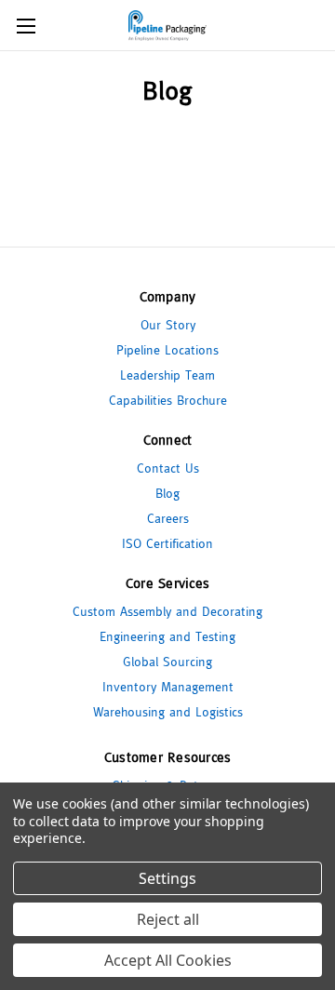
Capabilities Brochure (168, 400)
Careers (168, 518)
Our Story (168, 324)
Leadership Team (167, 375)
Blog (167, 493)
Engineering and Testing (167, 636)
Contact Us (168, 468)
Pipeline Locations (167, 349)
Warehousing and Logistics (168, 711)
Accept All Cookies (168, 960)
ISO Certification (167, 543)
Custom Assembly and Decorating (167, 611)
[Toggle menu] (25, 25)
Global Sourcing (167, 661)
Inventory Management (168, 686)
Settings (167, 878)
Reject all (168, 919)
